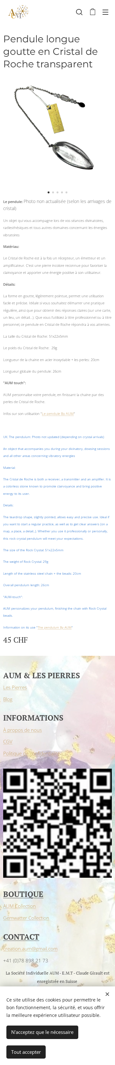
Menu (105, 11)
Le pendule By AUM (58, 413)
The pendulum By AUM (55, 627)
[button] (79, 12)
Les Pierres (15, 687)
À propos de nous (22, 730)
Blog (7, 699)
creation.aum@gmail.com (30, 948)
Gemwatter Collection (26, 918)
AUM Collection (19, 906)
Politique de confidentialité (31, 753)
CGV (7, 741)
